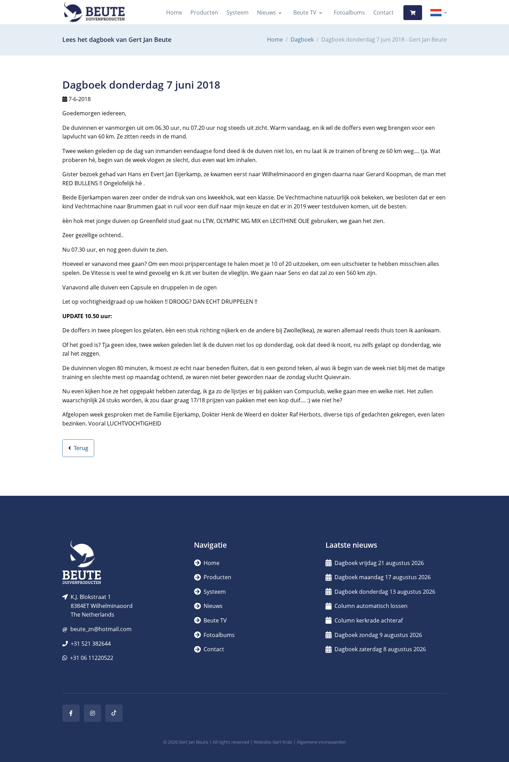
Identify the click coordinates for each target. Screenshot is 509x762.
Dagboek (302, 39)
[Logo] (94, 12)
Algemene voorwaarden (321, 742)
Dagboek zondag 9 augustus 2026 (378, 635)
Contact (383, 12)
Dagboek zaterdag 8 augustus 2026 (380, 649)
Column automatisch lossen (371, 606)
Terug (80, 448)
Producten (204, 12)
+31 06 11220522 (91, 658)
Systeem (237, 12)
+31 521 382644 (91, 643)
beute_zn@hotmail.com (101, 629)
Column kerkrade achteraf (368, 620)
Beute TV (304, 12)
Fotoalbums (349, 12)
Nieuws (266, 12)
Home (174, 12)
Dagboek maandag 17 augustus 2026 (382, 577)
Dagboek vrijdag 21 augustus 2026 (379, 563)
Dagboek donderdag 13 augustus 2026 (384, 591)
